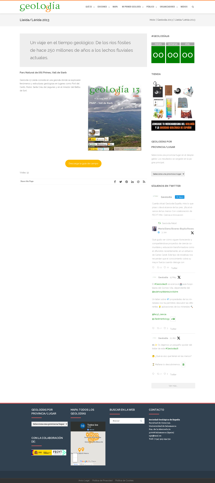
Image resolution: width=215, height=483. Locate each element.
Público (150, 7)
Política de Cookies (124, 480)
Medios (184, 7)
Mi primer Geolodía (131, 7)
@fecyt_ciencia (159, 314)
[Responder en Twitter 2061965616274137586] (153, 268)
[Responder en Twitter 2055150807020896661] (153, 328)
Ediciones (102, 7)
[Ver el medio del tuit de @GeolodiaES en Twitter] (183, 364)
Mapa (115, 7)
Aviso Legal (84, 480)
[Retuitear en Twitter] (159, 223)
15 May (173, 277)
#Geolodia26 (160, 284)
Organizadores (167, 7)
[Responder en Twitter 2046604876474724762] (153, 374)
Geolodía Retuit (169, 223)
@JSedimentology (161, 319)
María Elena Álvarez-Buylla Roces (176, 229)
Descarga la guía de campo (83, 163)
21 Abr (173, 338)
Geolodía (163, 277)
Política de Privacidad (102, 480)
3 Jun (164, 232)
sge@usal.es (155, 435)
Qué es (89, 7)
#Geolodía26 (172, 348)
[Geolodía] (41, 7)
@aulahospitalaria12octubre (165, 292)
